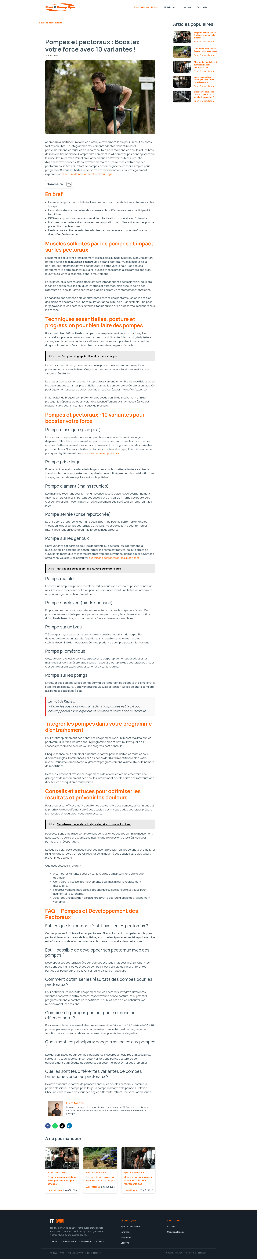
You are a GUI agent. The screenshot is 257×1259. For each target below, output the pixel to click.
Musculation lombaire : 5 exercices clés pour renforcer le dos (138, 1180)
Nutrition (169, 7)
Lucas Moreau (54, 1190)
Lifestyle (186, 7)
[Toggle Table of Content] (67, 184)
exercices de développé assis (100, 453)
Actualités (203, 7)
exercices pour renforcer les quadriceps (114, 558)
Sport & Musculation (146, 7)
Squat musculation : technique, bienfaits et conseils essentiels (204, 79)
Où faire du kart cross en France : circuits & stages (100, 1178)
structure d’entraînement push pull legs (87, 174)
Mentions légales (176, 1231)
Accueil (171, 1226)
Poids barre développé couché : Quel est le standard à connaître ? (204, 94)
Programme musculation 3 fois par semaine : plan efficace (61, 1180)
